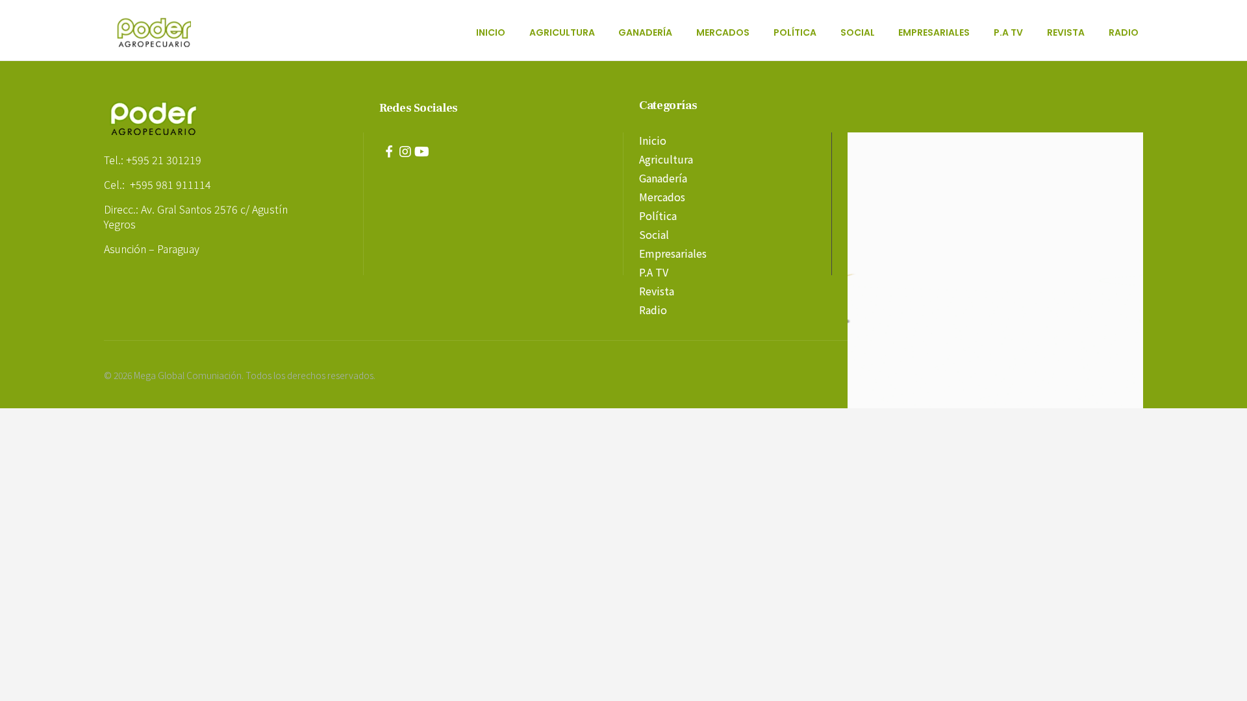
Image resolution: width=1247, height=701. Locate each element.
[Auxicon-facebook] (389, 151)
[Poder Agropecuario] (161, 32)
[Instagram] (405, 151)
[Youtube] (421, 151)
